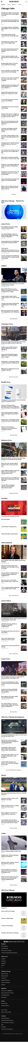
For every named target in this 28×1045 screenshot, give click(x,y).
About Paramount (5, 1018)
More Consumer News (13, 376)
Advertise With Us (5, 980)
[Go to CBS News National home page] (14, 1)
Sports (19, 4)
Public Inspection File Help (7, 992)
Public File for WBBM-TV (7, 990)
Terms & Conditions (5, 982)
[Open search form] (26, 1)
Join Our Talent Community (7, 1022)
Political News (4, 946)
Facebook (3, 961)
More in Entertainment (13, 595)
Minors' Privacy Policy (6, 1012)
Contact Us (3, 978)
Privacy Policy (4, 1003)
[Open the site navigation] (5, 1)
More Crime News (13, 885)
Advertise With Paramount (7, 1020)
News (9, 4)
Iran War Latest (4, 948)
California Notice (5, 1005)
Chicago (3, 4)
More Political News (13, 318)
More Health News (13, 435)
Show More (13, 194)
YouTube (3, 958)
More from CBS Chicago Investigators (13, 770)
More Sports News (13, 828)
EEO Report (4, 997)
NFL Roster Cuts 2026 (6, 950)
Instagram (3, 963)
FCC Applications (5, 995)
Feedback (3, 1026)
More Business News (14, 493)
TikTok (2, 965)
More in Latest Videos (13, 653)
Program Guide (4, 975)
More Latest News (13, 711)
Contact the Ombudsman (7, 1029)
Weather (14, 4)
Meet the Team (4, 973)
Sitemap (3, 984)
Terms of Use (4, 1009)
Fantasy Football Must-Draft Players (9, 952)
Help (2, 1024)
